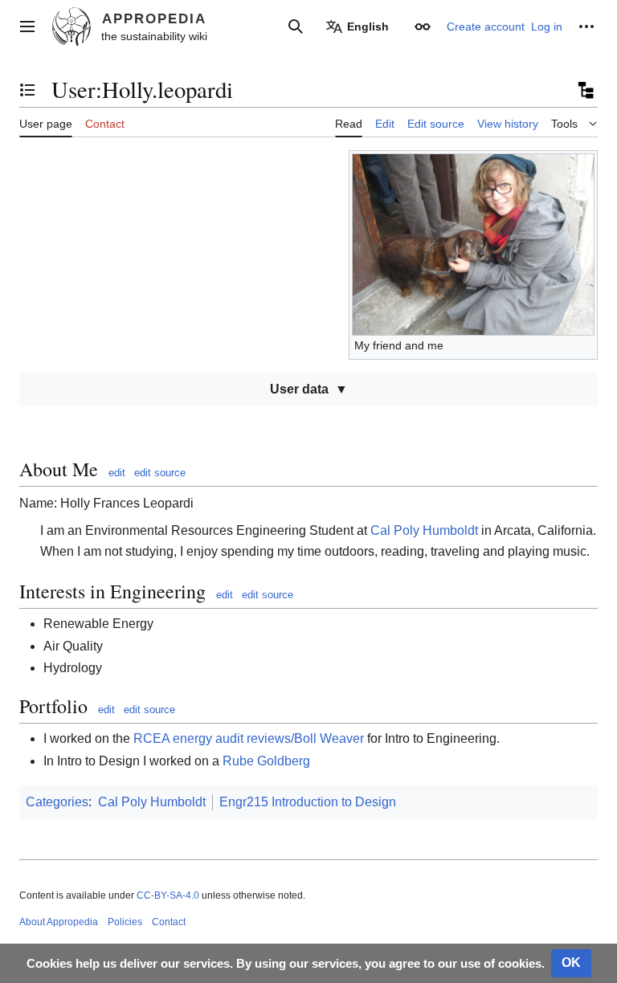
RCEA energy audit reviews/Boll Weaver (248, 738)
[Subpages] (585, 90)
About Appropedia (58, 922)
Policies (125, 922)
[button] (27, 26)
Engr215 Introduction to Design (307, 802)
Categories (57, 802)
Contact (169, 922)
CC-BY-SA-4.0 (168, 895)
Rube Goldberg (266, 761)
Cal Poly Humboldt (424, 530)
